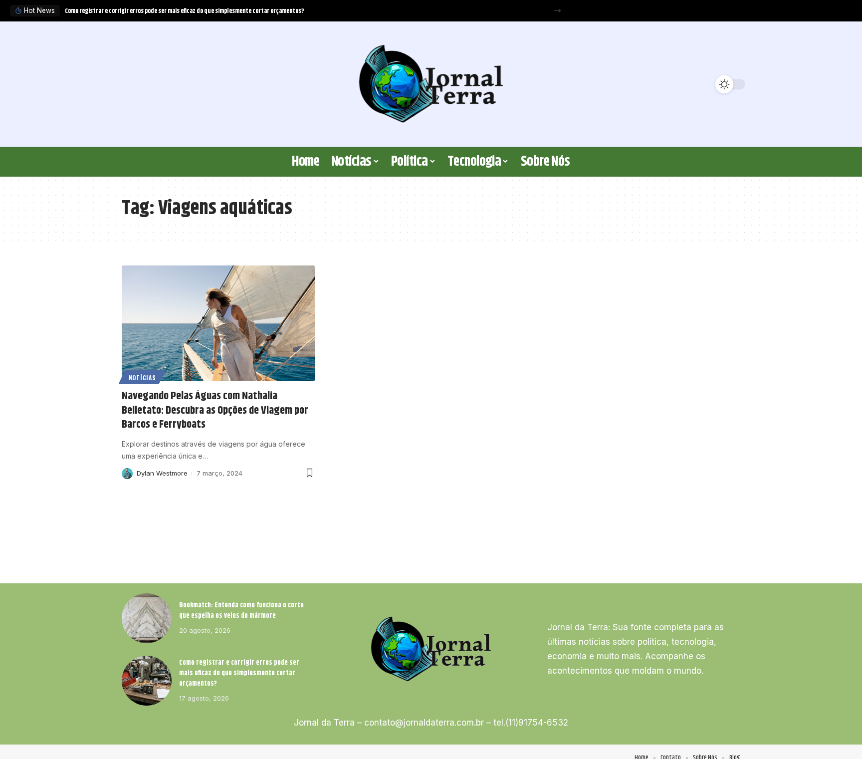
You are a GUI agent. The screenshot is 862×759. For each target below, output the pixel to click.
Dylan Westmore (162, 473)
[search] (134, 84)
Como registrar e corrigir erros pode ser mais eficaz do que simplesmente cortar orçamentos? (184, 11)
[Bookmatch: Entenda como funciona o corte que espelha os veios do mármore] (147, 618)
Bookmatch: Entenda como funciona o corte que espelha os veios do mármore (241, 610)
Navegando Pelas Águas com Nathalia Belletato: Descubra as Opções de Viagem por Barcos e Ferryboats (215, 410)
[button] (557, 10)
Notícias (142, 377)
